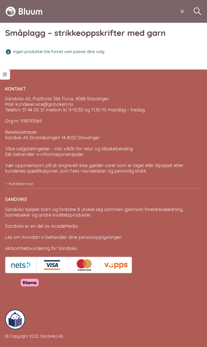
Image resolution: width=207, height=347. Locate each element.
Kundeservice (21, 183)
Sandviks (14, 209)
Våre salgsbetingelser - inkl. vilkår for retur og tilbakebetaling (69, 149)
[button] (182, 11)
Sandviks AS (51, 336)
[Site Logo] (24, 11)
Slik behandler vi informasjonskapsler (44, 154)
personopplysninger (100, 237)
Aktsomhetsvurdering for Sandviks (41, 248)
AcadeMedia (64, 226)
